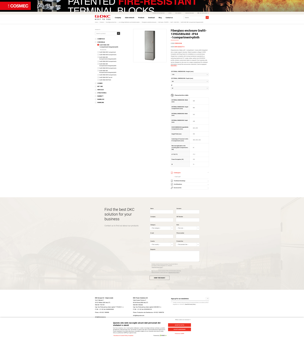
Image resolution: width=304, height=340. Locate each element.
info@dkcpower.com (138, 315)
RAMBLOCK (100, 99)
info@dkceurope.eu (100, 317)
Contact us (169, 17)
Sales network (129, 17)
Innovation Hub (189, 13)
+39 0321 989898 (104, 312)
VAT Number (180, 216)
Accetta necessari (179, 329)
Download (151, 17)
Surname (179, 208)
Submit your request (159, 278)
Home (96, 22)
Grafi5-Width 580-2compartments (107, 54)
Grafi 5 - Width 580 (174, 22)
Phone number (180, 233)
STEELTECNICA (101, 93)
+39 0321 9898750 (158, 312)
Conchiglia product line (111, 22)
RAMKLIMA (100, 102)
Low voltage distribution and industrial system (129, 22)
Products (141, 17)
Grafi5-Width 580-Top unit (105, 77)
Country (152, 241)
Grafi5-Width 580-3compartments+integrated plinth (107, 64)
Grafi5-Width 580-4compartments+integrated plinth (107, 71)
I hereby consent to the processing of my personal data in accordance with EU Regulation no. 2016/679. (165, 265)
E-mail (152, 233)
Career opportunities (158, 13)
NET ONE (100, 86)
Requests (152, 249)
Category (152, 224)
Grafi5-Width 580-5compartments (107, 74)
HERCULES (100, 89)
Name (152, 208)
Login (169, 13)
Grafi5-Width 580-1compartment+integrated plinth (192, 22)
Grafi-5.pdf (177, 176)
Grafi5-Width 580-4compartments (107, 68)
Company (118, 17)
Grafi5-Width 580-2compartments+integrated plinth (107, 58)
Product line (180, 241)
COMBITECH (101, 39)
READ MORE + (174, 65)
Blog (160, 17)
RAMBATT (100, 96)
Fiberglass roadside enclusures (149, 22)
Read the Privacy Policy (157, 267)
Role (178, 224)
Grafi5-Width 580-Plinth (105, 80)
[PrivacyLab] (162, 335)
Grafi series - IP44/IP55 (163, 22)
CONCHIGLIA (101, 42)
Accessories (103, 49)
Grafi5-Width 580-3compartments (107, 61)
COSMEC (100, 83)
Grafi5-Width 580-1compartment (107, 52)
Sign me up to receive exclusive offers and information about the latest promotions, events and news (166, 271)
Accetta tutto (179, 325)
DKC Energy (178, 13)
